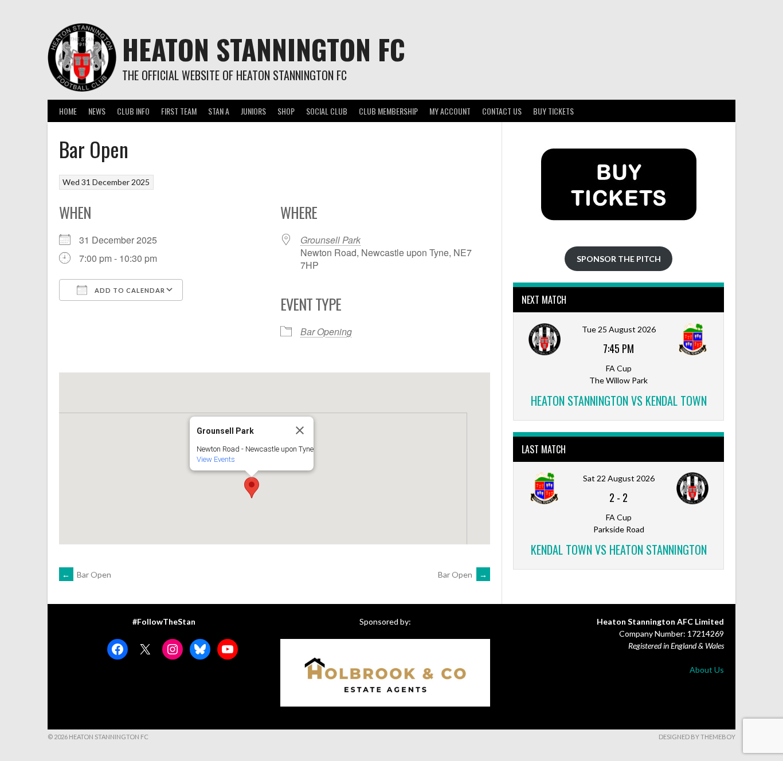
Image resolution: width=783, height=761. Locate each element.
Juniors (253, 111)
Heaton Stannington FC (263, 49)
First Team (179, 111)
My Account (450, 111)
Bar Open (86, 574)
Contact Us (502, 111)
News (96, 111)
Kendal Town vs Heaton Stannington (619, 549)
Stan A (218, 111)
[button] (251, 488)
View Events (216, 459)
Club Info (133, 111)
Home (68, 111)
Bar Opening (326, 331)
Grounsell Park (330, 239)
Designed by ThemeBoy (697, 736)
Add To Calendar (129, 290)
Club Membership (388, 111)
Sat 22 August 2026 (619, 478)
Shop (286, 111)
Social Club (326, 111)
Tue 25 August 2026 (619, 329)
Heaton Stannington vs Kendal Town (619, 400)
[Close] (300, 430)
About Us (707, 669)
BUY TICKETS (553, 111)
